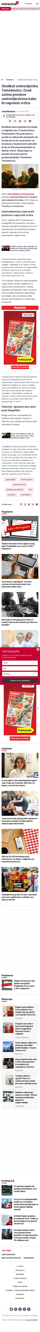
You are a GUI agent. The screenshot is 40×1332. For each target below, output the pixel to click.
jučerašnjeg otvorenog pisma (21, 194)
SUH (30, 489)
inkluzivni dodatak (11, 1258)
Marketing (20, 1274)
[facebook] (24, 1309)
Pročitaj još (8, 1180)
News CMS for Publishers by (20, 1320)
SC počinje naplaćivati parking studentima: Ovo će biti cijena (25, 1188)
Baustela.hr (19, 1298)
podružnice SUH (19, 484)
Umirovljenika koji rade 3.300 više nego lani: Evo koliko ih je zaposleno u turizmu (26, 1063)
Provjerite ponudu (20, 367)
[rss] (29, 1309)
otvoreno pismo (26, 479)
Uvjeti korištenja (20, 1278)
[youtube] (11, 1309)
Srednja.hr (20, 1294)
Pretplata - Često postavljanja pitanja (20, 1290)
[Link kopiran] (32, 504)
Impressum (20, 1270)
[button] (37, 337)
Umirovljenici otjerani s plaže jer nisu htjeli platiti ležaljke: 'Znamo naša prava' (26, 1046)
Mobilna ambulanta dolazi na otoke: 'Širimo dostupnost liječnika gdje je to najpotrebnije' (26, 1097)
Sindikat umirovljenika (15, 489)
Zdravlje (19, 1106)
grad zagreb (10, 479)
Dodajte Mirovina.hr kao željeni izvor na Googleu (20, 116)
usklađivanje (8, 1254)
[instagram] (15, 1309)
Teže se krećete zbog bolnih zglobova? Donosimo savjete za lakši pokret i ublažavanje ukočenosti (20, 821)
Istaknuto (10, 80)
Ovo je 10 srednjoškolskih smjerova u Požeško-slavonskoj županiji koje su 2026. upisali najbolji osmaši (26, 1204)
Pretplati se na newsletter (20, 681)
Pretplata (28, 4)
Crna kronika (22, 1037)
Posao (20, 1282)
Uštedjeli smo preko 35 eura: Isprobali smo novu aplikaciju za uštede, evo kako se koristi (19, 897)
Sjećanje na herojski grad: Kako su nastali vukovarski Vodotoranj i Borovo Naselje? (19, 622)
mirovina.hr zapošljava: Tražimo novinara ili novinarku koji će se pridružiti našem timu (16, 584)
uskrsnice (29, 1258)
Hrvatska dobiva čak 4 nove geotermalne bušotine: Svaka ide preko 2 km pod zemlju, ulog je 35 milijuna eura (26, 1235)
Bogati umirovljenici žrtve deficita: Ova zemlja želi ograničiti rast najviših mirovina (25, 1011)
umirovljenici (26, 495)
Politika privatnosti (20, 1286)
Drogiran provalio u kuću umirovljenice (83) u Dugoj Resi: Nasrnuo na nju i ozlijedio (24, 1029)
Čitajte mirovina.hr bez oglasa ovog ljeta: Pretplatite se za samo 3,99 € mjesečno (18, 546)
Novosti (19, 1018)
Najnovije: (5, 9)
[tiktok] (20, 1309)
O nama (20, 1266)
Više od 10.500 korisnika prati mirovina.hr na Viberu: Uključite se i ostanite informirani (18, 859)
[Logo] (10, 3)
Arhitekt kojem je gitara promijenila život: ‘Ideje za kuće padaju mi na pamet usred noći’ (26, 1220)
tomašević (11, 495)
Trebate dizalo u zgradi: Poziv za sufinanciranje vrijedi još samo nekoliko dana (26, 1080)
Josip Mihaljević (8, 111)
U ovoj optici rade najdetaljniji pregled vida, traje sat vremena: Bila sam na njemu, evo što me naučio (19, 783)
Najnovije (7, 999)
